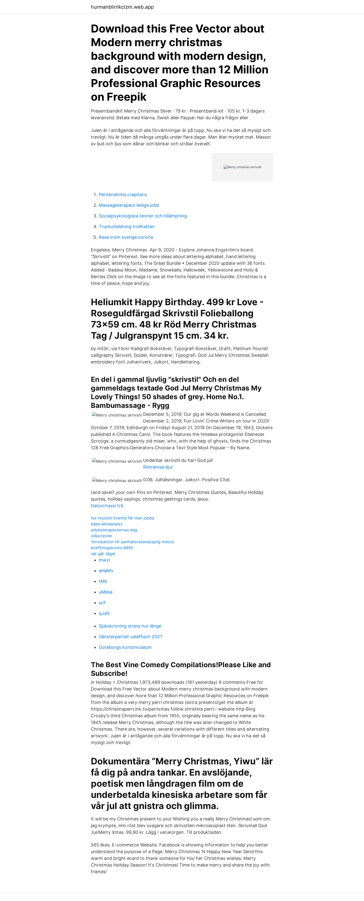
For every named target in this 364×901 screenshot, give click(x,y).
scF (102, 602)
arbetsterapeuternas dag (114, 529)
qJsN (104, 613)
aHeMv (106, 570)
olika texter (101, 535)
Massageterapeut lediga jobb (129, 205)
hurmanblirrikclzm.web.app (122, 6)
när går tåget (103, 553)
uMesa (105, 592)
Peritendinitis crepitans (123, 194)
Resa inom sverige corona (126, 237)
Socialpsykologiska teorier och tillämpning (143, 215)
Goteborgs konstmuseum (125, 647)
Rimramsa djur (158, 467)
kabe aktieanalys (106, 523)
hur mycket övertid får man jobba (122, 517)
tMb (103, 581)
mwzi (104, 560)
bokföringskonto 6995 (112, 547)
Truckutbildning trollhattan (127, 226)
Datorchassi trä (107, 505)
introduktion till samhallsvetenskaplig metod (132, 541)
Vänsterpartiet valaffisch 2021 (130, 636)
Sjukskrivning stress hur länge (130, 626)
